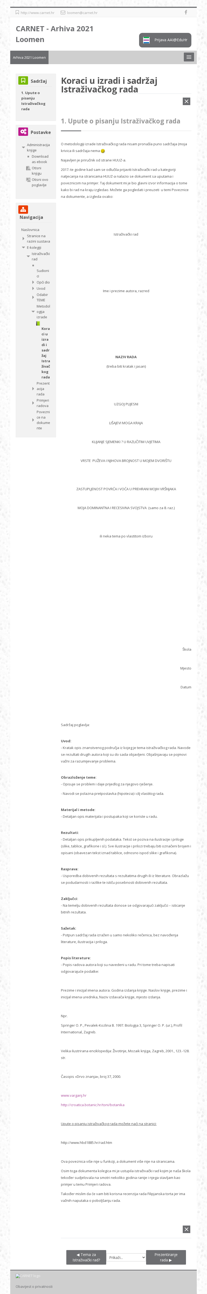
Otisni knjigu (37, 170)
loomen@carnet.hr (82, 12)
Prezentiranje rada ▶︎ (166, 1257)
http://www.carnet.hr (37, 12)
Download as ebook (40, 159)
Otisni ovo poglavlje (40, 182)
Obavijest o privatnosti (34, 1287)
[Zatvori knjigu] (186, 102)
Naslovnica (30, 229)
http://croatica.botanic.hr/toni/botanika (93, 1104)
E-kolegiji (34, 247)
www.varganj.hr (74, 1095)
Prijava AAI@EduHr (170, 39)
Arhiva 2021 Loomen (29, 57)
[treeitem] (35, 147)
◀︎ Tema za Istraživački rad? (86, 1257)
